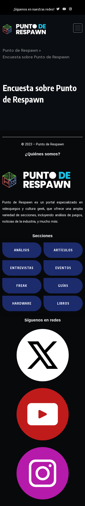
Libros (63, 303)
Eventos (63, 268)
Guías (63, 286)
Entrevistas (22, 268)
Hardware (22, 303)
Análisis (21, 250)
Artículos (63, 250)
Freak (21, 286)
